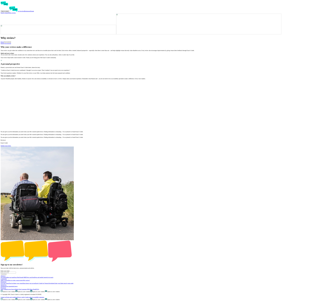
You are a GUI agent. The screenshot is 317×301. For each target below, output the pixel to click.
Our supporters (10, 286)
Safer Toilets (4, 289)
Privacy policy (21, 297)
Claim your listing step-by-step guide (63, 283)
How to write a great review (15, 280)
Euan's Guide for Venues (41, 283)
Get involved (21, 11)
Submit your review (6, 145)
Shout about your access (29, 283)
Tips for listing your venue (16, 283)
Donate (32, 11)
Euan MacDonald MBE (20, 277)
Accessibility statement (38, 297)
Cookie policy (28, 297)
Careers (45, 277)
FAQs (37, 289)
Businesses (27, 11)
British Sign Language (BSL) (22, 289)
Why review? (26, 280)
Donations (3, 286)
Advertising (51, 283)
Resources (3, 288)
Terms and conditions (11, 297)
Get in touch (50, 277)
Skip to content (5, 11)
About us (3, 276)
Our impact (4, 277)
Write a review (12, 13)
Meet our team (10, 277)
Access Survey (11, 289)
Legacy (16, 286)
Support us (3, 285)
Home (2, 43)
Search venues (4, 13)
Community (4, 279)
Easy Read (33, 289)
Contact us (3, 297)
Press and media (38, 277)
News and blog (30, 277)
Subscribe (3, 274)
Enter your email (5, 271)
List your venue (5, 283)
